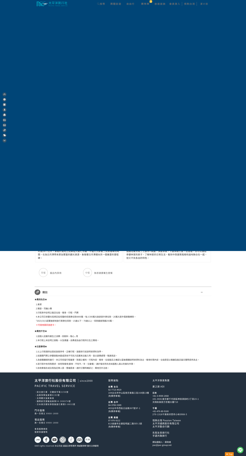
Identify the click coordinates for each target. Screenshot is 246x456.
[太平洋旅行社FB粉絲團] (46, 440)
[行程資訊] (4, 105)
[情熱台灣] (189, 4)
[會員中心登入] (174, 4)
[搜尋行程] (101, 4)
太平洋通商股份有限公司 (165, 423)
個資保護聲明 (41, 432)
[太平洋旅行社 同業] (88, 440)
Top (230, 454)
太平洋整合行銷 (161, 426)
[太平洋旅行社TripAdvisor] (79, 440)
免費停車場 (114, 395)
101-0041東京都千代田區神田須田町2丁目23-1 (175, 398)
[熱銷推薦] (4, 135)
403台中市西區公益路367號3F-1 (124, 408)
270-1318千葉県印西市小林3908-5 (169, 414)
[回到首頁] (52, 3)
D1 (4, 119)
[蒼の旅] (204, 4)
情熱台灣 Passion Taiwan (166, 420)
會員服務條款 (41, 428)
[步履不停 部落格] (71, 440)
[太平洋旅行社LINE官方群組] (38, 440)
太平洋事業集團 (161, 380)
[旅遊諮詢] (159, 4)
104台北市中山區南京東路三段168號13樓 (128, 392)
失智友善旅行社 (161, 432)
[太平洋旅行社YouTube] (54, 440)
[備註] (4, 130)
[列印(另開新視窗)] (4, 115)
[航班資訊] (4, 110)
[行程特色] (4, 99)
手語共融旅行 (159, 435)
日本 (154, 392)
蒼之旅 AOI (158, 386)
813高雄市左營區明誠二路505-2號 (125, 423)
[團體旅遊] (115, 4)
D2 (4, 125)
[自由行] (130, 4)
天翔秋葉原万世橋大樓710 (165, 401)
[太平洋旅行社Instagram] (63, 440)
